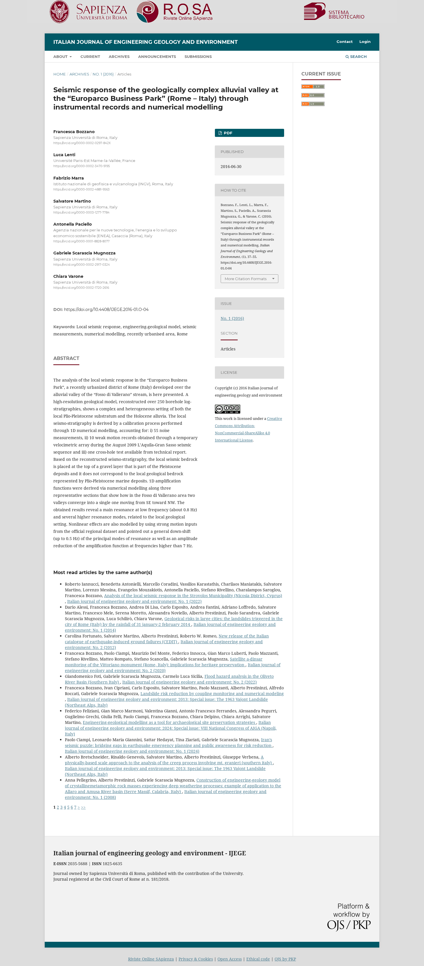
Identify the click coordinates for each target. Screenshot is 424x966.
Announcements (157, 56)
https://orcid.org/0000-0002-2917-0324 (81, 265)
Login (365, 41)
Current (90, 56)
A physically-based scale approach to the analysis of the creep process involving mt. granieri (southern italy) (169, 759)
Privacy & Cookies (196, 959)
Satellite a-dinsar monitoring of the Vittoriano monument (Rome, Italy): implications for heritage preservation (163, 661)
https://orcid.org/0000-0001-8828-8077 (81, 241)
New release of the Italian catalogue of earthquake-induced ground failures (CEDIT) (167, 638)
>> (83, 807)
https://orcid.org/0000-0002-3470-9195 (81, 166)
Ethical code (258, 959)
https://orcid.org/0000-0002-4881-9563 (81, 189)
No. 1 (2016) (103, 74)
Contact (345, 41)
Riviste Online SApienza (151, 959)
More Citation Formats (246, 278)
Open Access (229, 959)
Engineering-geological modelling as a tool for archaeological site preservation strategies (169, 722)
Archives (119, 56)
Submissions (198, 56)
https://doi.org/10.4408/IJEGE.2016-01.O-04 (106, 309)
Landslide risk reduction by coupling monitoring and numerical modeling (212, 693)
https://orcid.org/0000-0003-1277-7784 (81, 212)
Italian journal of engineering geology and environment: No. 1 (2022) (134, 601)
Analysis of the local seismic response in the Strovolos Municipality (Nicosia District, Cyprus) (193, 595)
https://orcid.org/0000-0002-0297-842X (82, 143)
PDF (227, 133)
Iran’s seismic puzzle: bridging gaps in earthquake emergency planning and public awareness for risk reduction (169, 742)
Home (59, 74)
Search (358, 56)
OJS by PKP (285, 959)
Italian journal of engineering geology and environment (145, 42)
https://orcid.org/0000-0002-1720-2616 (81, 288)
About (61, 56)
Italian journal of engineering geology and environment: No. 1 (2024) (132, 751)
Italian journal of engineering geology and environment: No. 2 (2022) (189, 682)
